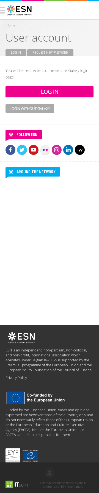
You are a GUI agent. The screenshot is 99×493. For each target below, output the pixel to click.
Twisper (80, 150)
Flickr (45, 150)
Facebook (10, 150)
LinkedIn (68, 150)
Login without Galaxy (30, 108)
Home (11, 25)
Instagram (57, 150)
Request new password (50, 53)
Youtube (33, 150)
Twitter (22, 150)
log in (49, 473)
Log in (18, 53)
